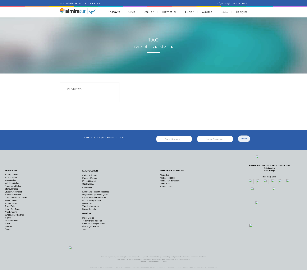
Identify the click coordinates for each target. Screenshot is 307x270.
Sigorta (8, 218)
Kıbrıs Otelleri (10, 180)
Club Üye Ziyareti (89, 175)
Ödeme (207, 11)
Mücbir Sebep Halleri (91, 200)
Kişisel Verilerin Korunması (94, 197)
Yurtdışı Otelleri (11, 174)
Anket (7, 223)
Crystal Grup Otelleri (13, 192)
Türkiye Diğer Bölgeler (92, 221)
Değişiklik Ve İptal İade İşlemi (95, 195)
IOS (233, 3)
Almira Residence (167, 178)
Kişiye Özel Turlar (12, 209)
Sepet (7, 229)
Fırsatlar (8, 226)
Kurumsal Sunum (89, 178)
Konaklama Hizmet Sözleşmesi (95, 192)
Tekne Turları (10, 206)
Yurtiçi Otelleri (11, 177)
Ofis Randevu (88, 184)
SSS (84, 229)
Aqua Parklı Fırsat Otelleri (16, 197)
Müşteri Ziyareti (89, 181)
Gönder (244, 138)
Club (131, 11)
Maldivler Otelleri (12, 183)
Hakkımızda (87, 203)
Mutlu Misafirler (11, 221)
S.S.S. (224, 11)
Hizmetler (169, 11)
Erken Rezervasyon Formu (94, 224)
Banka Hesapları (89, 209)
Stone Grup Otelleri (13, 195)
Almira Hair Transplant (169, 181)
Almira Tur (164, 175)
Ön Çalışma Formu (90, 226)
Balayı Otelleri (11, 200)
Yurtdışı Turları (11, 203)
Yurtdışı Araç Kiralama (14, 215)
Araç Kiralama (11, 212)
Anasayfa (114, 11)
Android (242, 3)
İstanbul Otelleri (11, 189)
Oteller (148, 11)
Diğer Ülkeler (88, 218)
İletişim (241, 11)
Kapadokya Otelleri (13, 186)
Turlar (189, 11)
